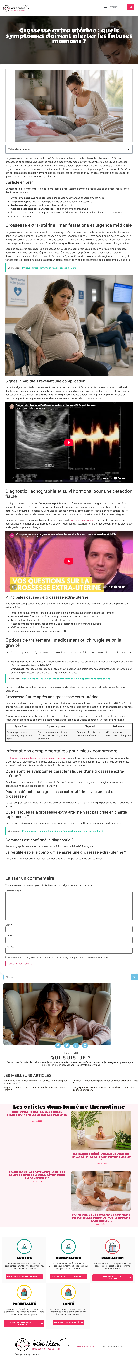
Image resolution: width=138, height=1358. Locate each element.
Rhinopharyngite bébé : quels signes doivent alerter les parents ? (105, 1081)
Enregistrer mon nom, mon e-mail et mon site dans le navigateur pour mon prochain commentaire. (58, 957)
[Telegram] (85, 1045)
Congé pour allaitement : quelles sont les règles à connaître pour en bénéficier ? (103, 1088)
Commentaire (13, 891)
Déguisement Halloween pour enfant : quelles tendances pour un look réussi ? (35, 1081)
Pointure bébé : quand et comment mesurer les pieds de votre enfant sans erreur (101, 1218)
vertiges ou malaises (82, 520)
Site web (9, 947)
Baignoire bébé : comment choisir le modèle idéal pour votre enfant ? (34, 1088)
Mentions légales (85, 1346)
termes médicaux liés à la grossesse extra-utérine (38, 758)
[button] (106, 8)
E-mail (9, 936)
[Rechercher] (130, 7)
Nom (8, 925)
